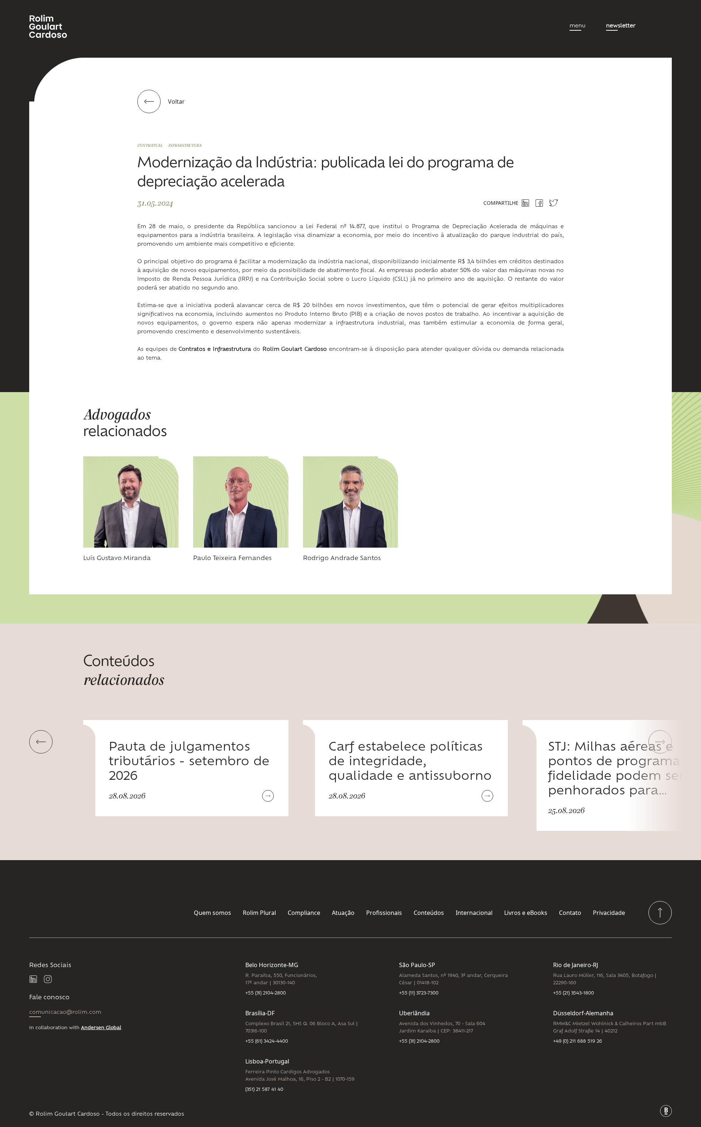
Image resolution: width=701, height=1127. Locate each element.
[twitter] (553, 203)
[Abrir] (268, 796)
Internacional (474, 913)
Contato (570, 913)
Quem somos (212, 913)
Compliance (304, 913)
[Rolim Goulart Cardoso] (53, 26)
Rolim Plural (259, 913)
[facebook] (539, 203)
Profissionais (384, 913)
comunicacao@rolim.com (65, 1012)
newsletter (620, 26)
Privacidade (609, 913)
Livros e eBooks (525, 913)
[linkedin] (33, 979)
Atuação (343, 913)
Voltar (176, 101)
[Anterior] (41, 742)
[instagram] (48, 979)
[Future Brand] (666, 1111)
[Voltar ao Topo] (660, 912)
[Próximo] (660, 742)
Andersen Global (101, 1028)
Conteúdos (429, 913)
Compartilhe (500, 202)
